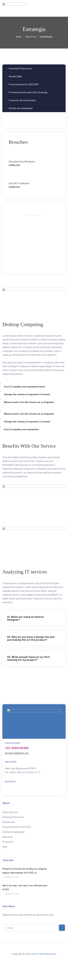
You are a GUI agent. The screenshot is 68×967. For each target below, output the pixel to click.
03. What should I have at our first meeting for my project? (28, 658)
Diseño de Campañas (21, 108)
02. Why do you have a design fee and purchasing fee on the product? (30, 638)
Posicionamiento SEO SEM (24, 84)
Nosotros (7, 836)
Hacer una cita (9, 811)
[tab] (34, 618)
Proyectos (7, 841)
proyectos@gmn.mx (17, 753)
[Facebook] (24, 261)
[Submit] (62, 928)
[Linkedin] (44, 261)
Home (19, 37)
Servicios (30, 37)
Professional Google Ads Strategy (28, 92)
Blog (4, 846)
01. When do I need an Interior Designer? (25, 618)
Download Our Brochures (22, 161)
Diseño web (8, 821)
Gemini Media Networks (43, 953)
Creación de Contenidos (22, 100)
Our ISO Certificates (19, 183)
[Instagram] (37, 261)
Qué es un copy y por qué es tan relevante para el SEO (24, 887)
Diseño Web (15, 76)
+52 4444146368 (16, 748)
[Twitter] (31, 261)
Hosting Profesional (20, 68)
